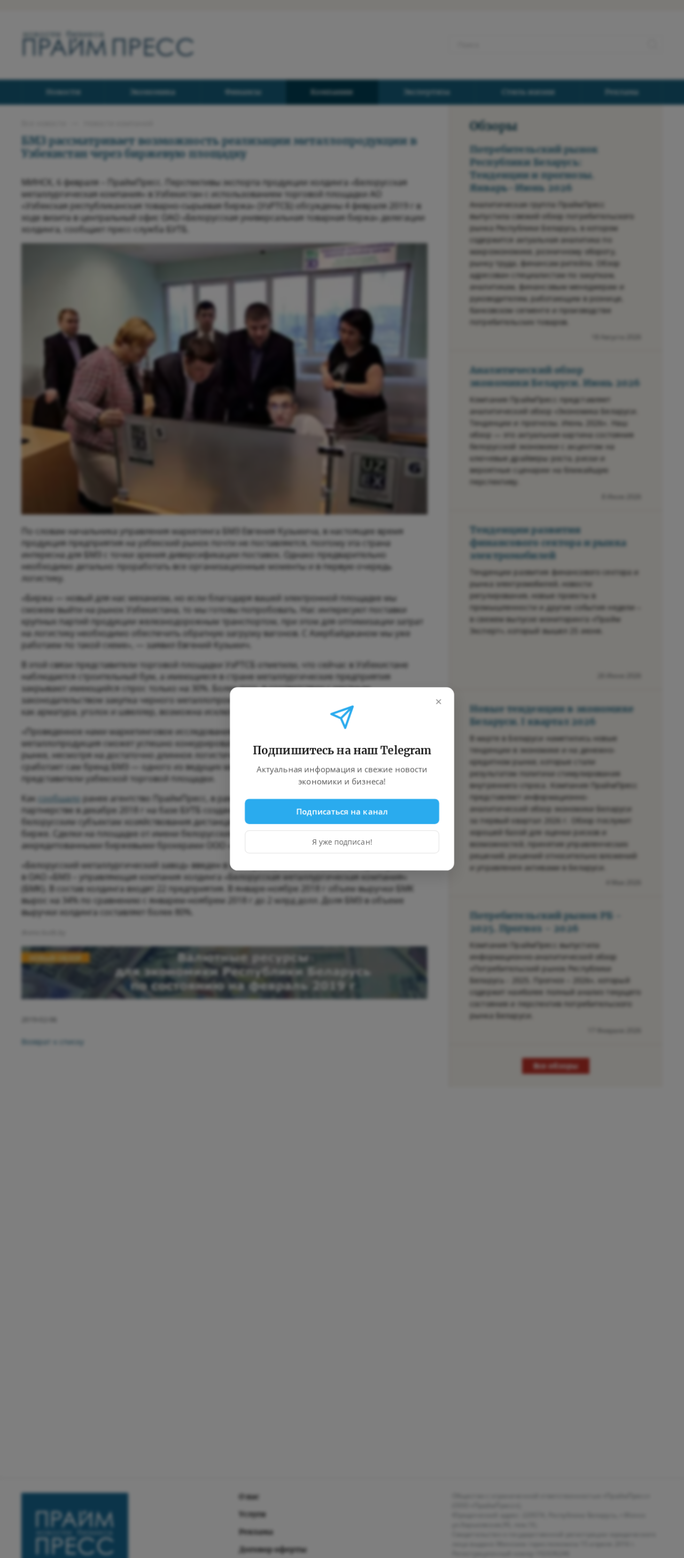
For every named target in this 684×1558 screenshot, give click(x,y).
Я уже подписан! (342, 842)
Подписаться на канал (342, 811)
